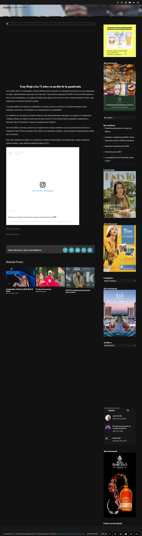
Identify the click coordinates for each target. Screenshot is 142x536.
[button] (17, 24)
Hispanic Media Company (77, 534)
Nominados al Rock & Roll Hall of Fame (19, 290)
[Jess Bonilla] (108, 416)
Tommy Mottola (31, 221)
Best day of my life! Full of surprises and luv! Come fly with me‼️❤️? (32, 217)
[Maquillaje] (108, 439)
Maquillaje (116, 438)
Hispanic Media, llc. (62, 534)
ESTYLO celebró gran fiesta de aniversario (78, 291)
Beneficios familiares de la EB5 (117, 146)
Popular (111, 410)
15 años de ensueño (43, 289)
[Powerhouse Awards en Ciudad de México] (108, 427)
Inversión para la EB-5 (113, 152)
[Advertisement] (120, 377)
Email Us (104, 534)
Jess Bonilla (117, 416)
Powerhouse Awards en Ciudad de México (121, 427)
